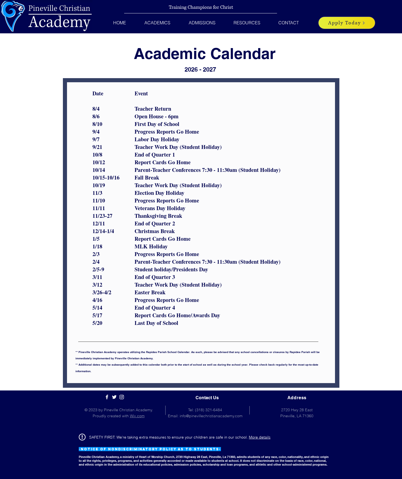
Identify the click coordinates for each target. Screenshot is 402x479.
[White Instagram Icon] (122, 397)
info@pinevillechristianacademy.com (211, 415)
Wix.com (137, 415)
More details (259, 437)
